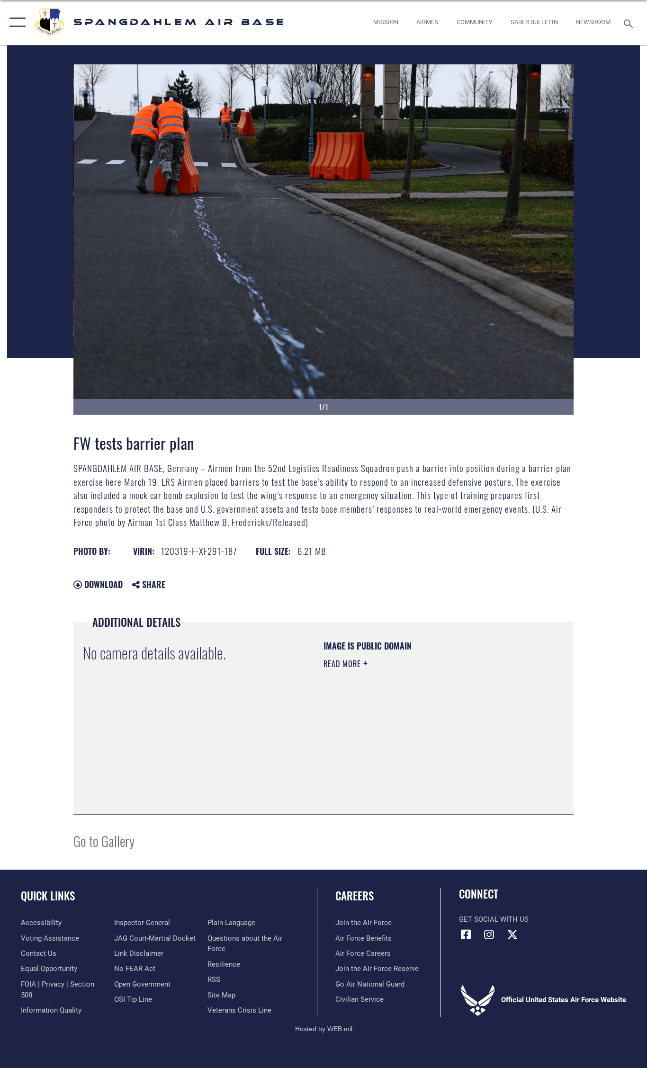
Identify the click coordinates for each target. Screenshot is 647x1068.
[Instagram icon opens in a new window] (489, 934)
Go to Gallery (104, 840)
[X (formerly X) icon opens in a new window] (512, 934)
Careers (354, 896)
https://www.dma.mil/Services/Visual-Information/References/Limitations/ (435, 737)
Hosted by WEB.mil (323, 1028)
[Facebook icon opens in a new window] (466, 934)
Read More (343, 663)
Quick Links (48, 896)
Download (102, 584)
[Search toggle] (630, 22)
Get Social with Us (494, 919)
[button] (15, 22)
